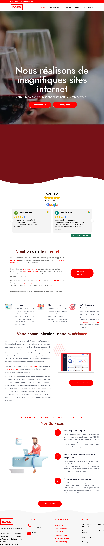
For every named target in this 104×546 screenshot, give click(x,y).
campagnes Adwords (89, 322)
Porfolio (68, 7)
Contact (77, 7)
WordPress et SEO (89, 537)
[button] (92, 220)
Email (34, 533)
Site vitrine (19, 304)
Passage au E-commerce (91, 542)
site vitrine (33, 366)
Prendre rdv (88, 7)
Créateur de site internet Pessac (93, 532)
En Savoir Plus (80, 382)
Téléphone (36, 525)
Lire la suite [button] (18, 230)
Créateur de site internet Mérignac (93, 525)
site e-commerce (12, 369)
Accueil (43, 7)
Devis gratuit (65, 104)
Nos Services (54, 7)
